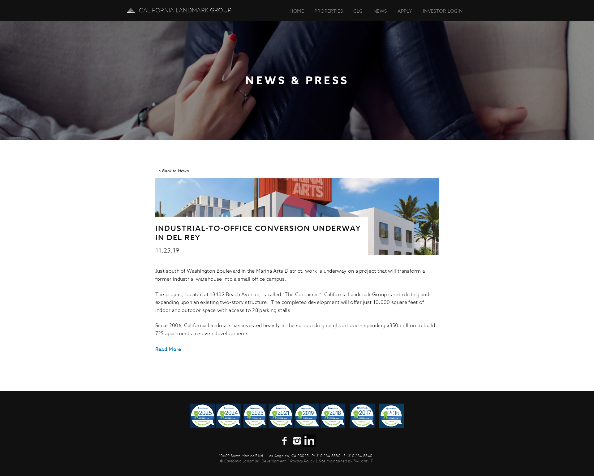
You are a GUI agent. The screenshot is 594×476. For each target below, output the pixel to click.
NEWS (380, 11)
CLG (358, 11)
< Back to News (173, 170)
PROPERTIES (328, 11)
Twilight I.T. (363, 461)
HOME (297, 11)
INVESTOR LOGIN (443, 11)
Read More (168, 349)
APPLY (405, 11)
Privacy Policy (302, 461)
